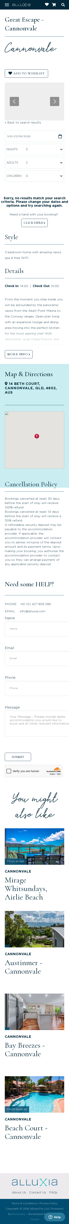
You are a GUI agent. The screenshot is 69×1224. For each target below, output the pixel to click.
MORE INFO (17, 354)
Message (12, 707)
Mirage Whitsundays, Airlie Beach (26, 888)
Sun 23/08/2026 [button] (18, 136)
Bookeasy (18, 1214)
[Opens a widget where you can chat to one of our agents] (54, 1217)
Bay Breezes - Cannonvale (25, 1049)
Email (9, 648)
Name (10, 618)
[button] (37, 436)
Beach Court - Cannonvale (26, 1132)
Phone (10, 678)
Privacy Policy (48, 1203)
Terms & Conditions (24, 1203)
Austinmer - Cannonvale (23, 967)
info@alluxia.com (32, 611)
